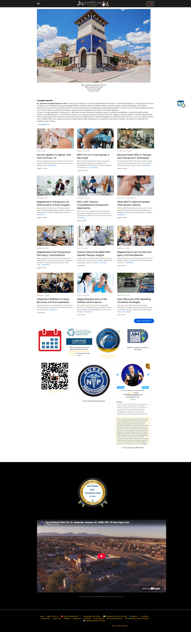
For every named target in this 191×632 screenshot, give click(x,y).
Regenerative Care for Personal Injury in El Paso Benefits (134, 253)
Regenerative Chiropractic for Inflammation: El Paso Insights (53, 203)
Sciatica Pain (82, 248)
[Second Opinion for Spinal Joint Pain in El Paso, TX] (55, 138)
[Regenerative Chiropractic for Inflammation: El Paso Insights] (55, 185)
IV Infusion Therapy (125, 151)
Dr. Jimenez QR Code (55, 392)
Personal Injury (83, 151)
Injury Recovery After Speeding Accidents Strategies (134, 301)
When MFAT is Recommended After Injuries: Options (133, 203)
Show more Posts (143, 321)
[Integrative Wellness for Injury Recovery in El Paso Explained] (55, 283)
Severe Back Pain (43, 124)
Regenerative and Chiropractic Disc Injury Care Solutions (54, 253)
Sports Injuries (83, 295)
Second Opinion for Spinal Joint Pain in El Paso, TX (54, 156)
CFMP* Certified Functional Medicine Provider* (108, 356)
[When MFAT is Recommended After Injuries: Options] (135, 185)
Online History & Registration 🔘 (88, 629)
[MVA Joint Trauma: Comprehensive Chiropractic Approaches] (95, 185)
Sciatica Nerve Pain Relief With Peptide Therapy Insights (93, 253)
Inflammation (42, 198)
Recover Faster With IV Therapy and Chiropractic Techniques (134, 156)
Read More (52, 165)
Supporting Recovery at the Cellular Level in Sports (92, 301)
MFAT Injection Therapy (126, 198)
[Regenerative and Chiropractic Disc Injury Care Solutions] (55, 236)
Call (150, 3)
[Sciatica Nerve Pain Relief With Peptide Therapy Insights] (95, 236)
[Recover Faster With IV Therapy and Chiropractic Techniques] (135, 138)
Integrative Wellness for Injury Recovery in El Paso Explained (53, 301)
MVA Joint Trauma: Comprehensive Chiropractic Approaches (93, 205)
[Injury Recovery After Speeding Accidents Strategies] (135, 283)
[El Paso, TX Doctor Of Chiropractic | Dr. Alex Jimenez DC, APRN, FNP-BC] (93, 3)
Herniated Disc (43, 248)
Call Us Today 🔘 (107, 629)
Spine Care (41, 151)
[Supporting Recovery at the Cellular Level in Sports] (95, 283)
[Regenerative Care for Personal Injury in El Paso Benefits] (135, 236)
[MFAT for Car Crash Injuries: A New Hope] (95, 138)
